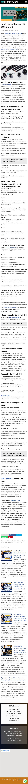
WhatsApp (5, 537)
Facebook (13, 534)
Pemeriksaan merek (10, 247)
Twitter (19, 534)
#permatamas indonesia (15, 542)
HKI (21, 33)
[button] (26, 2)
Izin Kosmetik (6, 479)
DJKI (3, 235)
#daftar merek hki (10, 540)
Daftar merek (15, 33)
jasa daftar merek (14, 317)
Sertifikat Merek (5, 395)
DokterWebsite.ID (14, 781)
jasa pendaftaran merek (10, 307)
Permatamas (13, 49)
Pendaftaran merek (6, 84)
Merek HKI (4, 30)
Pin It (11, 537)
